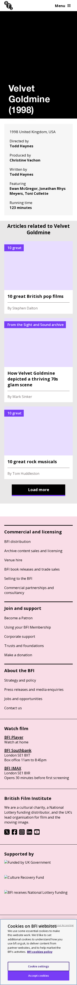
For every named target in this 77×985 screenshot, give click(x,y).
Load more (38, 489)
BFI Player (13, 737)
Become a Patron (18, 617)
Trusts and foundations (24, 645)
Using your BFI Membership (27, 627)
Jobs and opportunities (23, 698)
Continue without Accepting (57, 925)
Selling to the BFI (18, 578)
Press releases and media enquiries (34, 689)
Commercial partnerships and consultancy (29, 590)
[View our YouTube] (37, 833)
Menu (60, 5)
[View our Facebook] (14, 833)
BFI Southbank (17, 750)
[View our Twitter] (7, 833)
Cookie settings (38, 966)
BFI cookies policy (39, 952)
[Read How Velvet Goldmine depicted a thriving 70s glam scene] (38, 360)
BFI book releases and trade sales (32, 569)
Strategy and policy (20, 680)
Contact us (13, 707)
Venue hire (13, 559)
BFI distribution (17, 541)
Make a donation (18, 654)
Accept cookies (38, 975)
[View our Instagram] (22, 833)
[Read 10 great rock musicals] (38, 442)
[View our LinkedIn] (29, 833)
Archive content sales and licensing (33, 550)
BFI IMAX (12, 768)
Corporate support (19, 636)
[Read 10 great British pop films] (38, 277)
